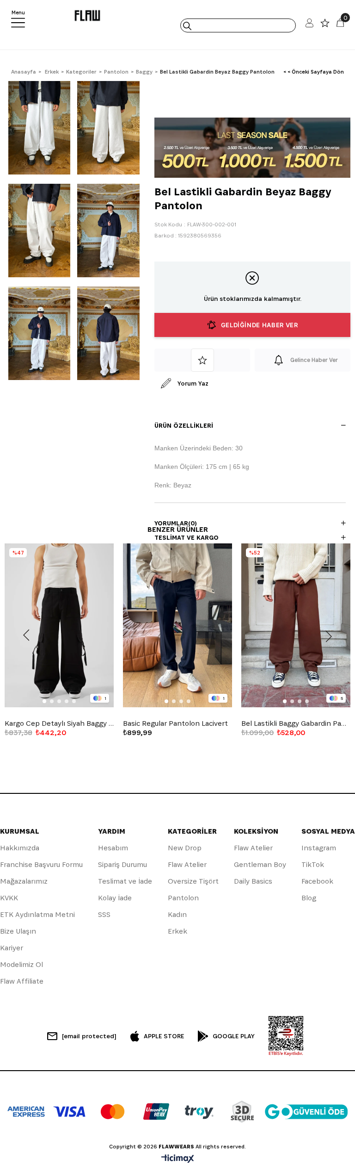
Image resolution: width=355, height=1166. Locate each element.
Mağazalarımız (24, 881)
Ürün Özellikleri (183, 425)
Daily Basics (253, 881)
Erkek (177, 931)
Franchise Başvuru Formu (41, 864)
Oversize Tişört (193, 881)
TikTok (312, 864)
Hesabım (113, 848)
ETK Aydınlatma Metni (37, 914)
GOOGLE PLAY (234, 1036)
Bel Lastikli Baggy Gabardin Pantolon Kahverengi (295, 723)
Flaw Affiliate (21, 981)
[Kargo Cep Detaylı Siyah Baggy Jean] (59, 625)
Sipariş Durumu (122, 864)
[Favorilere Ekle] (202, 360)
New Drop (185, 848)
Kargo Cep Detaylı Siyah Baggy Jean (59, 723)
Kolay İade (115, 898)
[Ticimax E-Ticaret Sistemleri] (177, 1159)
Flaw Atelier (187, 864)
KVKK (9, 898)
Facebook (317, 881)
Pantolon (183, 898)
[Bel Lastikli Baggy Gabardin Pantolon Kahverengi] (295, 625)
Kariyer (11, 948)
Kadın (177, 914)
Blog (308, 898)
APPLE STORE (164, 1036)
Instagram (318, 848)
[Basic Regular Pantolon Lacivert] (177, 625)
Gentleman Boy (260, 864)
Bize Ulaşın (18, 931)
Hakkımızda (19, 848)
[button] (44, 701)
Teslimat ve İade (125, 881)
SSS (104, 914)
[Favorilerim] (325, 25)
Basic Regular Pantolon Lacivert (175, 723)
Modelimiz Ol (21, 964)
